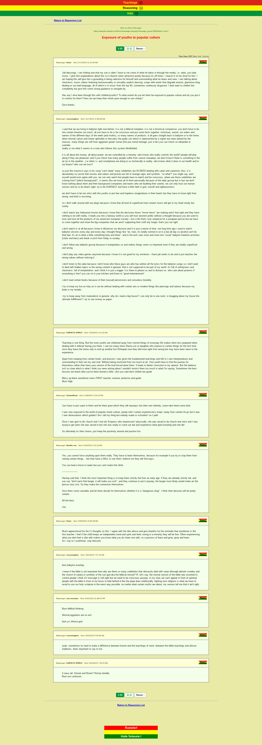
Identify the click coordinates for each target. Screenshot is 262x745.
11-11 (129, 48)
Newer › (140, 48)
